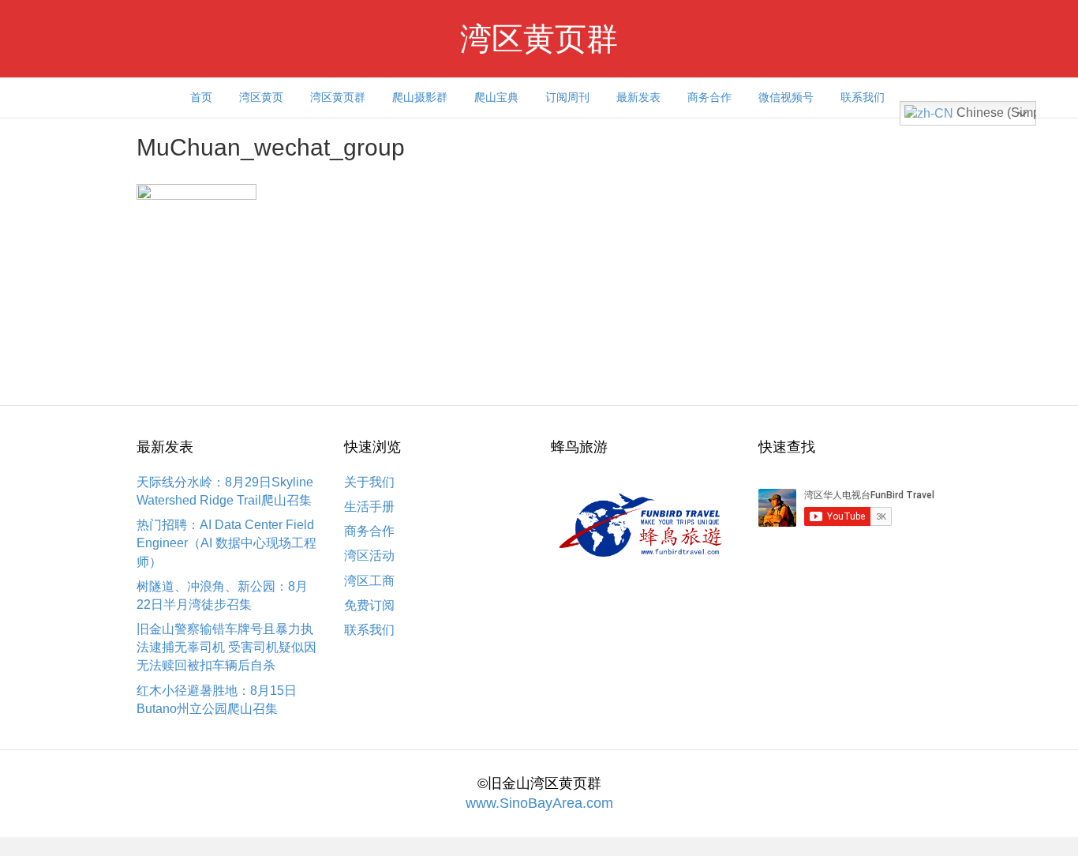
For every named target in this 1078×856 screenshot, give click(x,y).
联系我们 (862, 97)
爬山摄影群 (419, 97)
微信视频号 (786, 97)
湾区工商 (369, 581)
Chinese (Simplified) (994, 112)
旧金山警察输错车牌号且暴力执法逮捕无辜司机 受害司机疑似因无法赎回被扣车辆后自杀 (226, 647)
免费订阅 (369, 605)
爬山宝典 (496, 97)
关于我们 (369, 482)
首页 (201, 97)
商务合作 (709, 97)
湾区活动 (369, 555)
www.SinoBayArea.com (539, 803)
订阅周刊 (567, 97)
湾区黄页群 (337, 97)
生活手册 (369, 506)
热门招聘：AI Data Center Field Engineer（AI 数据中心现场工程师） (226, 543)
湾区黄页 (261, 97)
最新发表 (638, 97)
